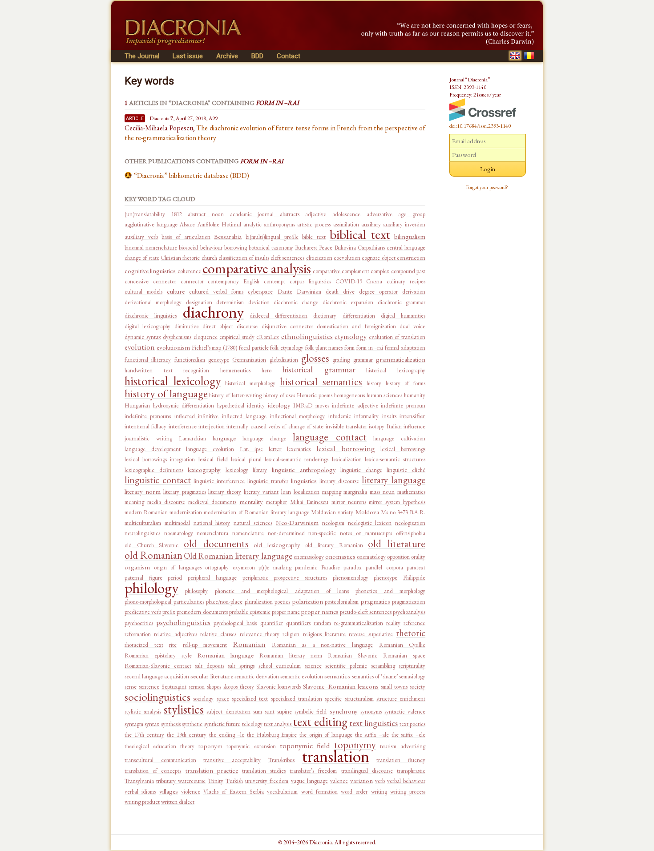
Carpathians (371, 247)
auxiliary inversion (404, 224)
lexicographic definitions (154, 470)
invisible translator (346, 426)
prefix (168, 612)
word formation (319, 791)
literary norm (143, 491)
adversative (379, 214)
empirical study (236, 337)
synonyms (371, 711)
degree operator (378, 291)
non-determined (286, 533)
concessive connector (150, 281)
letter (275, 448)
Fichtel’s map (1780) (215, 347)
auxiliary (371, 224)
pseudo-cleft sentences (366, 612)
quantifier (271, 623)
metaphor (276, 502)
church (209, 258)
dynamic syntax (143, 337)
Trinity (215, 781)
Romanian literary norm (291, 655)
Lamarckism (192, 438)
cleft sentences (287, 258)
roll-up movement (205, 645)
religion (291, 634)
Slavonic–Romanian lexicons (341, 686)
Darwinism (309, 291)
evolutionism (173, 347)
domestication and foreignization (356, 326)
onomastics (340, 556)
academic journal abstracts (264, 214)
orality (418, 557)
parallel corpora (384, 567)
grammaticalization (400, 359)
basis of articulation (185, 237)
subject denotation (228, 711)
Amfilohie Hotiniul (219, 224)
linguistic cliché (406, 470)
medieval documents (212, 502)
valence (339, 781)
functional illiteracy (148, 359)
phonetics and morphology (390, 591)
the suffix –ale (372, 734)
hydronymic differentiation (183, 405)
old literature (396, 543)
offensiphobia (410, 533)
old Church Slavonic (151, 545)
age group (411, 214)
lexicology (237, 470)
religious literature (324, 634)
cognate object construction (393, 258)
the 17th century (144, 734)
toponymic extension (250, 746)
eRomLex (267, 337)
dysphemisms (177, 337)
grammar (363, 359)
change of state (142, 258)
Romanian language (226, 655)
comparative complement (341, 271)
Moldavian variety (332, 512)
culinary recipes (406, 281)
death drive (340, 291)
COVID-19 (348, 281)
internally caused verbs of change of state (274, 426)
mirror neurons (348, 502)
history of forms (405, 383)
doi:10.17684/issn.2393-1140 (480, 126)
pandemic (306, 567)
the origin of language (325, 734)
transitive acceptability (232, 760)
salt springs (241, 666)
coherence (189, 271)
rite (173, 645)
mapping (331, 492)
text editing (320, 722)
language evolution (210, 449)
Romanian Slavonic (352, 655)
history (374, 383)
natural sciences (253, 523)
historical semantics (321, 381)
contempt (274, 281)
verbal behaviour (406, 781)
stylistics (184, 709)
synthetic (192, 724)
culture (176, 291)
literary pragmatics (184, 492)
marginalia (355, 492)
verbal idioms (140, 791)
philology (151, 587)
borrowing (235, 247)
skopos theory (238, 686)
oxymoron (244, 567)
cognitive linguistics (150, 270)
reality (393, 623)
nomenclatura (212, 533)
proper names (319, 611)
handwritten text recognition (167, 370)
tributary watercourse (181, 781)
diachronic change (296, 302)
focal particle (254, 347)
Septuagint (173, 686)
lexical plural (246, 459)
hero (266, 370)
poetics (282, 601)
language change (264, 438)
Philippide (414, 577)
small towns (394, 686)
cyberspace (260, 291)
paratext (416, 567)
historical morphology (250, 383)
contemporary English (233, 281)
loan (286, 492)
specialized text (250, 698)
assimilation (346, 224)
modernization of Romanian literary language (256, 512)
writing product (142, 802)
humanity (414, 395)
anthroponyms (279, 224)
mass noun (382, 492)
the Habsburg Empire (272, 734)
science (313, 666)
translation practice (212, 770)
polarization (307, 601)
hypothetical (230, 405)
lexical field (213, 459)
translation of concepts (153, 770)
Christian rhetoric (180, 258)
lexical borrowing (345, 448)
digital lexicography (147, 326)
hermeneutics (235, 370)
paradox (352, 567)
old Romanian (153, 555)
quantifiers (298, 623)
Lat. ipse (251, 449)
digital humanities (403, 315)
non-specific (322, 533)
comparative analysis (256, 268)
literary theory (224, 492)
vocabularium (282, 791)
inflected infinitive (196, 416)
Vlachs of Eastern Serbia (233, 791)
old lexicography (277, 544)
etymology (351, 336)
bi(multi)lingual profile (272, 237)
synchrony (344, 711)
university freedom (266, 781)
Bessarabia (228, 236)
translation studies (264, 770)
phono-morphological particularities (164, 601)
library (260, 470)
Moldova (367, 512)
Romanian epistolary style (158, 655)
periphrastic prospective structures (284, 577)
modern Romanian (146, 512)
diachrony (213, 312)
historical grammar (318, 369)
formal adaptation (405, 347)
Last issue (188, 56)
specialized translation (296, 698)
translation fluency (400, 760)
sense (131, 686)
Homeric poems (314, 395)
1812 (176, 214)
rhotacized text (144, 645)
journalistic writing (148, 438)
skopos (214, 686)
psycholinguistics (183, 622)
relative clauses (218, 634)
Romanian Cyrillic (402, 645)
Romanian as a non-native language (322, 645)
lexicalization (347, 459)
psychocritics (139, 623)
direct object (217, 326)
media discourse (166, 502)
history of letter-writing (235, 395)
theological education (150, 746)
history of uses (279, 395)
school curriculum (279, 666)
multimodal (177, 523)
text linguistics (373, 723)
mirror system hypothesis (397, 502)
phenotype (385, 577)
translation (335, 756)
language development (153, 449)
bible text (314, 237)
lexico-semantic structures (395, 459)
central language (406, 247)
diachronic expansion (348, 302)
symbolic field (311, 711)
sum (257, 711)
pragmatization (408, 601)
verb (380, 781)
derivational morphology (153, 302)
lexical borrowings (402, 449)
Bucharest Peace (313, 247)
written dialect (177, 802)
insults (389, 416)
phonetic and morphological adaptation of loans (282, 591)
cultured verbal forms (216, 291)
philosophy (196, 591)
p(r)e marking (274, 567)
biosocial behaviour (200, 247)
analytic (252, 224)
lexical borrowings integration (160, 459)
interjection (211, 426)
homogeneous (349, 395)
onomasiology (309, 557)
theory (187, 746)
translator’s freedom (313, 770)
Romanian (249, 644)
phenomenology (350, 577)
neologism (333, 523)
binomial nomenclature (151, 247)
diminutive (186, 326)
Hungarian (137, 405)
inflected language (244, 416)
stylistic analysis (143, 711)
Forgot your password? (487, 187)
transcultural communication (160, 760)
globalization (284, 359)
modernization (186, 512)
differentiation (359, 315)
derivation (413, 291)
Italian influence (406, 426)
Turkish (234, 781)
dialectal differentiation (278, 315)
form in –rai (370, 347)
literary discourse (339, 481)
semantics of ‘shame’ (375, 676)
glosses (315, 358)
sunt (270, 711)
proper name (286, 612)
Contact (288, 56)
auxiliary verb (141, 237)
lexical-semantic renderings (296, 459)
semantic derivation (256, 676)
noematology (178, 533)
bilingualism (409, 236)
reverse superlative (370, 634)
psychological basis (235, 623)
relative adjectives (175, 634)
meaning (134, 502)
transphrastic (411, 770)
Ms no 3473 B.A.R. (403, 512)
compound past (408, 271)
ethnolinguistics (307, 336)
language (224, 438)
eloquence (206, 337)
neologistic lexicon (370, 523)
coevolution (347, 258)
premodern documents (202, 612)
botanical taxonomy (271, 247)
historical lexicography (395, 370)
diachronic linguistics (151, 315)
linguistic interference (219, 481)
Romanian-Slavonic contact (158, 666)
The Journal (142, 56)
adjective (315, 214)
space (223, 698)
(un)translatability (145, 214)
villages (168, 791)
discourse (247, 326)
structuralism (359, 698)
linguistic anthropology (304, 469)
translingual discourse (367, 770)
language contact (330, 437)
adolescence (346, 214)
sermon (197, 686)
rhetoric (410, 633)
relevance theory (259, 634)
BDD (257, 56)
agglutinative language (151, 224)
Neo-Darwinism (297, 522)
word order (354, 791)
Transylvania (139, 781)
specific (333, 698)
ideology (279, 405)
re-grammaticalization (358, 623)
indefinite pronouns (148, 416)
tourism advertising (402, 746)
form (349, 347)
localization (306, 492)
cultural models (143, 291)
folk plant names (324, 347)
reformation (138, 634)
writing (379, 791)
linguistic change (361, 470)
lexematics (299, 449)
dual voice (412, 326)
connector (192, 281)
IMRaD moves (311, 405)
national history (212, 523)
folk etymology (286, 347)
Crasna (374, 281)
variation (361, 780)
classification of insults (243, 258)
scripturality (412, 666)
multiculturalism (143, 523)
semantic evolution (301, 676)
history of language (166, 393)
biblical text (360, 234)
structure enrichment (400, 698)
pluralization (259, 601)
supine (284, 711)
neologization (410, 523)
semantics (337, 676)
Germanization (249, 359)
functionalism (189, 359)
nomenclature (248, 533)
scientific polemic (346, 666)
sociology (203, 698)
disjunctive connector (287, 326)
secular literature (211, 676)
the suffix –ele (408, 734)
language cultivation (399, 438)
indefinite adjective (355, 405)
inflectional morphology (297, 416)
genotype (218, 359)
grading (341, 359)
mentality (251, 501)
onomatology (371, 557)
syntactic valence (404, 711)
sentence (149, 686)
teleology (252, 724)
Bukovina (345, 247)
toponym (210, 746)
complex (380, 271)
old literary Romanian (334, 545)
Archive (227, 56)
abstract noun (206, 214)
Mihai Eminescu (309, 502)
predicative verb (143, 612)
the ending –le (226, 734)
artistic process (314, 224)
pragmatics (375, 601)
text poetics (412, 724)
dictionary (324, 315)
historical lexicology (173, 381)
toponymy (355, 744)
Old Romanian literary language (238, 555)
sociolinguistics (157, 697)
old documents (216, 543)
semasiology (412, 676)
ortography (217, 567)
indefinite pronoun (403, 405)
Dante (285, 291)
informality (366, 416)
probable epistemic (249, 612)
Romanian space (404, 655)
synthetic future (222, 724)
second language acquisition (157, 676)
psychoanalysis (409, 612)
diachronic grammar (401, 302)
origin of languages (178, 567)
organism (137, 567)
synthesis (171, 724)
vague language (309, 781)
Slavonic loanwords (278, 686)
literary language (393, 480)
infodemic (339, 416)
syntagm (134, 724)
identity (256, 405)
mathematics (411, 492)
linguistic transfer (267, 481)
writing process (407, 791)
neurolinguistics (142, 533)
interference (183, 426)
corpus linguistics (310, 281)
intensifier (412, 415)
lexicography (204, 469)
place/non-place (224, 601)
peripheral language (212, 577)
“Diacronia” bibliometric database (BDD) (191, 175)
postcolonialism (342, 601)
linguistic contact (158, 480)
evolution (140, 347)
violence (190, 791)
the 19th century (186, 734)
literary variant (261, 492)
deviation (259, 302)
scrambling (383, 666)
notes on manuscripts (366, 533)
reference (414, 623)
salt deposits (209, 666)
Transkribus (281, 760)
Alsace (187, 224)
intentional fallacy (145, 426)
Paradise (330, 567)
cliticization (319, 258)
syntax (152, 724)
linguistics (304, 480)
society (417, 686)
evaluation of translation (397, 337)
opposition (398, 557)
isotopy (376, 426)
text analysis (278, 724)
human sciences (385, 395)
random (322, 623)
